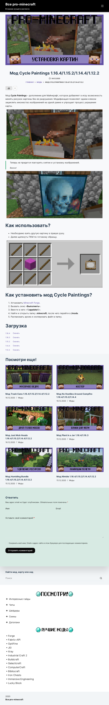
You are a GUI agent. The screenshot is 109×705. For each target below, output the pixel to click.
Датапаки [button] (14, 622)
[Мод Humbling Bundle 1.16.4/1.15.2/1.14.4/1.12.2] (29, 460)
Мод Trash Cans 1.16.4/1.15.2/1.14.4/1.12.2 (27, 394)
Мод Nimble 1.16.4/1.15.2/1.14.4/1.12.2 (76, 476)
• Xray (9, 651)
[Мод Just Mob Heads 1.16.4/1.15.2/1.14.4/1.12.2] (29, 418)
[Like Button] (8, 88)
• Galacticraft (13, 663)
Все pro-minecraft (20, 4)
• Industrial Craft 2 (16, 655)
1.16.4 (7, 333)
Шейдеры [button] (14, 611)
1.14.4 (7, 346)
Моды (20, 398)
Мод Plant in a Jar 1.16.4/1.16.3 (72, 435)
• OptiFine (11, 643)
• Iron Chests (13, 675)
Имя (7, 508)
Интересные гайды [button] (19, 599)
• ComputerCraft (15, 667)
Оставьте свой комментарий (20, 518)
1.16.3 (7, 337)
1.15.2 (7, 342)
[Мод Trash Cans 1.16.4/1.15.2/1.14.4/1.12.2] (29, 377)
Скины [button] (12, 617)
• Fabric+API (12, 639)
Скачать (16, 333)
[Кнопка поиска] (101, 578)
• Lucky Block (13, 683)
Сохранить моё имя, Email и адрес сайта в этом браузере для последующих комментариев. (48, 543)
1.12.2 (7, 350)
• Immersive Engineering (19, 679)
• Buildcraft (12, 659)
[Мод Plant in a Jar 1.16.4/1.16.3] (80, 418)
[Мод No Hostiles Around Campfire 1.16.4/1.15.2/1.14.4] (80, 377)
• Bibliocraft (12, 671)
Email (58, 508)
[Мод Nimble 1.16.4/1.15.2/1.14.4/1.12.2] (80, 460)
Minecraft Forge (31, 302)
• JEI (8, 647)
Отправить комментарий (20, 550)
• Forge (10, 635)
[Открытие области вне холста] (102, 6)
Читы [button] (12, 605)
